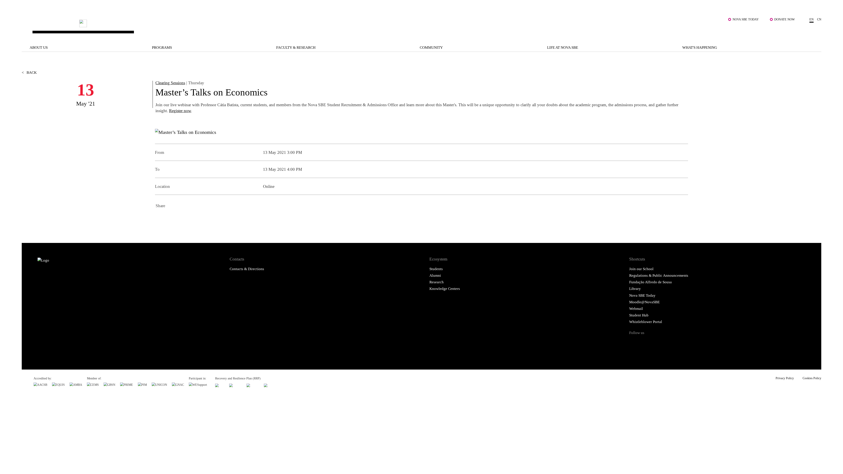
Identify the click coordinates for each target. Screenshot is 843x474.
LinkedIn (184, 218)
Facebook (160, 218)
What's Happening (699, 47)
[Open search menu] (816, 31)
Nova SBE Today (746, 19)
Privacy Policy (785, 378)
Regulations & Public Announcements (658, 275)
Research (436, 282)
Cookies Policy (812, 378)
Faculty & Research (295, 47)
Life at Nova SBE (562, 47)
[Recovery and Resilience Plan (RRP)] (235, 385)
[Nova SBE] (346, 27)
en (811, 19)
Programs (162, 47)
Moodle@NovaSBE (644, 302)
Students (436, 269)
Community (431, 47)
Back (29, 72)
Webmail (636, 309)
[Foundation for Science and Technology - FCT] (219, 385)
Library (635, 289)
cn (819, 19)
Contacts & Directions (247, 269)
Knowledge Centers (444, 289)
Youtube (686, 342)
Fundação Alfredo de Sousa (650, 282)
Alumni (435, 275)
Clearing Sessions (170, 83)
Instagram (660, 342)
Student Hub (638, 315)
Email (195, 218)
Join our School (641, 269)
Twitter (172, 218)
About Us (39, 47)
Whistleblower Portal (645, 322)
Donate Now (784, 19)
